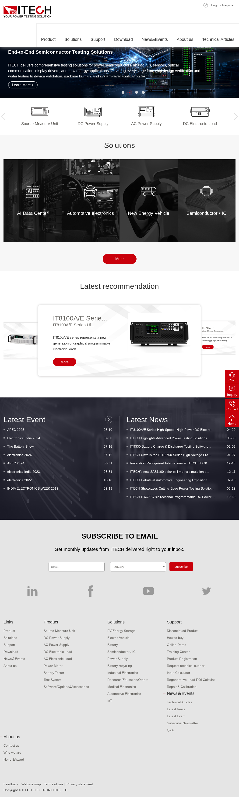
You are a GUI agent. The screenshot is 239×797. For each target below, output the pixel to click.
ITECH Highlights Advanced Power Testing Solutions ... (182, 438)
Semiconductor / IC (121, 652)
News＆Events (14, 659)
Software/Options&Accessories (66, 687)
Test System (53, 680)
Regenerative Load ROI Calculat (191, 680)
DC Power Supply (57, 638)
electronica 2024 (59, 455)
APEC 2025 (59, 430)
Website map (31, 784)
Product (48, 39)
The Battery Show (59, 446)
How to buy (175, 638)
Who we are (12, 752)
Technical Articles (218, 39)
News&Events (155, 39)
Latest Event (176, 716)
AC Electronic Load (58, 659)
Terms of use (53, 784)
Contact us (11, 745)
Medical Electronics (121, 687)
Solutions (73, 39)
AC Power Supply (56, 645)
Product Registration (182, 659)
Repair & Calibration (182, 687)
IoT (109, 701)
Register (228, 5)
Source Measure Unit (59, 631)
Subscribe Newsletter (182, 723)
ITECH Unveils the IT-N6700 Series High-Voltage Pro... (182, 455)
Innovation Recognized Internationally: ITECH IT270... (182, 463)
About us (185, 39)
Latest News (176, 709)
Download (123, 39)
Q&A (170, 730)
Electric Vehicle (118, 638)
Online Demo (176, 645)
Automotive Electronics (124, 694)
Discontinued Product (182, 631)
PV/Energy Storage (121, 631)
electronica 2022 (59, 480)
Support (98, 39)
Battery (112, 645)
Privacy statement (80, 784)
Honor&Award (14, 759)
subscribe (181, 566)
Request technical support (186, 666)
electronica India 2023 (59, 471)
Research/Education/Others (127, 680)
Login (215, 5)
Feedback (11, 784)
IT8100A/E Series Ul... (74, 325)
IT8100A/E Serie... (80, 318)
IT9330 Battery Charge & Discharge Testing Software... (182, 446)
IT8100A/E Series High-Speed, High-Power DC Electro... (182, 430)
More (35, 224)
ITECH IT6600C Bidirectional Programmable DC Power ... (182, 497)
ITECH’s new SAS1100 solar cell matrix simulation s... (182, 471)
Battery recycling (119, 666)
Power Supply (117, 659)
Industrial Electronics (122, 673)
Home (232, 423)
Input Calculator (178, 673)
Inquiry (232, 395)
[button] (123, 92)
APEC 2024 (59, 463)
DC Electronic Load (58, 652)
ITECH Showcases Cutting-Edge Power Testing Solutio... (182, 488)
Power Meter (53, 666)
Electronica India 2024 (59, 438)
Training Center (178, 652)
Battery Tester (54, 673)
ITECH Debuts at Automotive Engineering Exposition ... (182, 480)
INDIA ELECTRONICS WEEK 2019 (59, 488)
